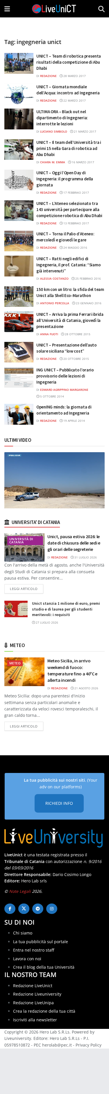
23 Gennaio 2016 (88, 303)
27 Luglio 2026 (46, 622)
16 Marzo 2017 (82, 162)
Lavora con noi (27, 958)
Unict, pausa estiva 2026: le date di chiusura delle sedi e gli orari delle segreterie (73, 543)
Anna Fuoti (49, 334)
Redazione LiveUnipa (33, 1002)
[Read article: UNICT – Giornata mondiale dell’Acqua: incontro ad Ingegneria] (18, 94)
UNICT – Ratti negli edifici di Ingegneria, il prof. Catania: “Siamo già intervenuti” (68, 265)
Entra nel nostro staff (33, 950)
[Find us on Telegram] (37, 909)
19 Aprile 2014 (73, 421)
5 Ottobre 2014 (51, 396)
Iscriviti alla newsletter (35, 1019)
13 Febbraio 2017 (75, 223)
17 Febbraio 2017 (75, 192)
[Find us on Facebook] (9, 909)
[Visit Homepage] (54, 8)
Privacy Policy (88, 1045)
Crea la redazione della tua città (44, 1011)
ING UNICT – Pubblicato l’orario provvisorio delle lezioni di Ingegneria (65, 376)
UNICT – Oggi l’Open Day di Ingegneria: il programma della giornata (64, 179)
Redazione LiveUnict (32, 985)
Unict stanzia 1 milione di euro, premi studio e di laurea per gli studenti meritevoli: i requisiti (66, 609)
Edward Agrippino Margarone (64, 390)
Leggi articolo (26, 588)
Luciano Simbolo (53, 131)
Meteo (15, 663)
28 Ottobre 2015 (77, 334)
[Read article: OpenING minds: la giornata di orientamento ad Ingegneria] (18, 414)
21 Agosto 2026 (86, 688)
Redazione (48, 76)
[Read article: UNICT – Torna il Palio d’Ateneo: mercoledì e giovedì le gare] (18, 241)
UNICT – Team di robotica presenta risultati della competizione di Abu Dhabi (68, 62)
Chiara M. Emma (52, 162)
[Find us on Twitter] (23, 909)
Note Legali (20, 891)
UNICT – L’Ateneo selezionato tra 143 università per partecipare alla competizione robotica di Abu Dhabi (69, 209)
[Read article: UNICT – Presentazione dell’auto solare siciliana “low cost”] (18, 352)
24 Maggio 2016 (74, 247)
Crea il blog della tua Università (43, 967)
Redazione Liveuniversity (37, 994)
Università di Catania (21, 540)
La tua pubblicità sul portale (40, 941)
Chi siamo (22, 933)
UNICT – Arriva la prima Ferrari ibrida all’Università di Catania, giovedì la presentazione (69, 320)
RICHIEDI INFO (59, 803)
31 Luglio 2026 (85, 557)
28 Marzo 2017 (74, 76)
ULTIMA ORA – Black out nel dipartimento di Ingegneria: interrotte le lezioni (62, 118)
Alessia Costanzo (54, 278)
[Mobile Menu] (7, 8)
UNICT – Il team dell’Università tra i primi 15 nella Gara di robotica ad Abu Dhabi (68, 148)
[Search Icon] (101, 8)
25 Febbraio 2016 (87, 278)
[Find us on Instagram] (51, 909)
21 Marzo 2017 (84, 131)
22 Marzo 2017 (74, 100)
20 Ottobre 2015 (75, 359)
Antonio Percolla (54, 303)
